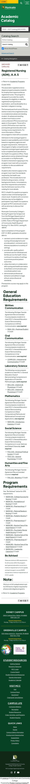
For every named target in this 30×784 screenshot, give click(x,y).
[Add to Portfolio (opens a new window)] (21, 65)
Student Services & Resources (15, 675)
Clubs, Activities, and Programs (15, 715)
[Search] (26, 44)
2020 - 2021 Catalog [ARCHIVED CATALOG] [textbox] (15, 29)
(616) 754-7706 (15, 635)
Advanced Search (8, 53)
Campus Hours (15, 692)
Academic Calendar (15, 680)
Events (15, 730)
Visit (15, 689)
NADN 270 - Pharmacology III (16, 540)
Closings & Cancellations (15, 697)
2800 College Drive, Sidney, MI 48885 (15, 615)
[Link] (10, 7)
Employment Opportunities (15, 735)
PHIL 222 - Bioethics (14, 478)
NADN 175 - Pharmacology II (15, 521)
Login (3, 1)
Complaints (15, 743)
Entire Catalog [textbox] (7, 40)
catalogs (5, 778)
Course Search (15, 672)
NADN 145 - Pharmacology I (15, 506)
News (15, 727)
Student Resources (15, 660)
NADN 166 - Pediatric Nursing (16, 516)
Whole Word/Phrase (10, 48)
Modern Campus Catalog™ (19, 783)
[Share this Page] (23, 65)
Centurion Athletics (15, 707)
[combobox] (15, 29)
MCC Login (15, 669)
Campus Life (15, 703)
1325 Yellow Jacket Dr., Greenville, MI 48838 (15, 633)
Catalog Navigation (10, 59)
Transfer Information (15, 677)
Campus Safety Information (15, 732)
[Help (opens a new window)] (27, 65)
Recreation (15, 709)
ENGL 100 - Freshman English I (17, 329)
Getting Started (15, 664)
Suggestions (15, 738)
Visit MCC (15, 686)
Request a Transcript (15, 666)
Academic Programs (17, 81)
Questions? (15, 695)
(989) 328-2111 (15, 617)
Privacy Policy (15, 740)
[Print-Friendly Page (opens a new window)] (25, 65)
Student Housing (15, 718)
